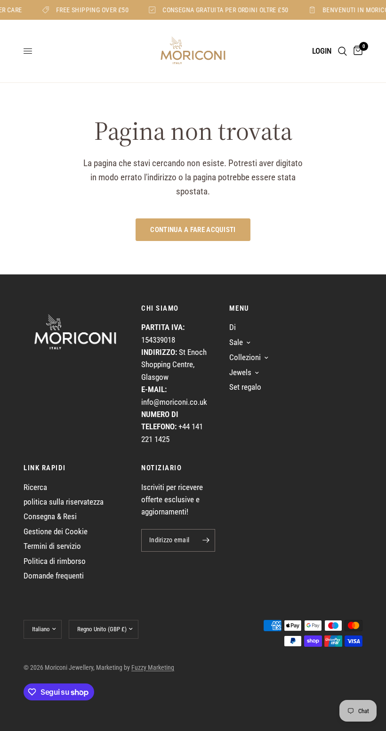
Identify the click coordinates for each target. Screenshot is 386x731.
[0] (356, 51)
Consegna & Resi (50, 516)
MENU (239, 308)
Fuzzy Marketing (152, 667)
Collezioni (245, 357)
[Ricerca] (342, 51)
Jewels (240, 372)
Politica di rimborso (55, 561)
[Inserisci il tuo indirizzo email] (205, 540)
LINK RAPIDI (45, 468)
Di (232, 327)
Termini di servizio (52, 546)
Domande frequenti (54, 575)
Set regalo (245, 387)
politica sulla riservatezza (64, 502)
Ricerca (35, 487)
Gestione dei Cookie (56, 531)
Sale (236, 342)
